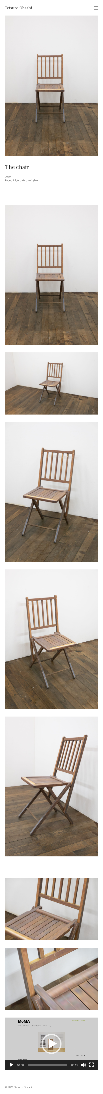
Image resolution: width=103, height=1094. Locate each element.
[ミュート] (83, 1064)
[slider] (47, 1065)
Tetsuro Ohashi (18, 7)
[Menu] (96, 8)
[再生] (11, 1064)
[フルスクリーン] (91, 1064)
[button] (52, 1044)
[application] (51, 1044)
